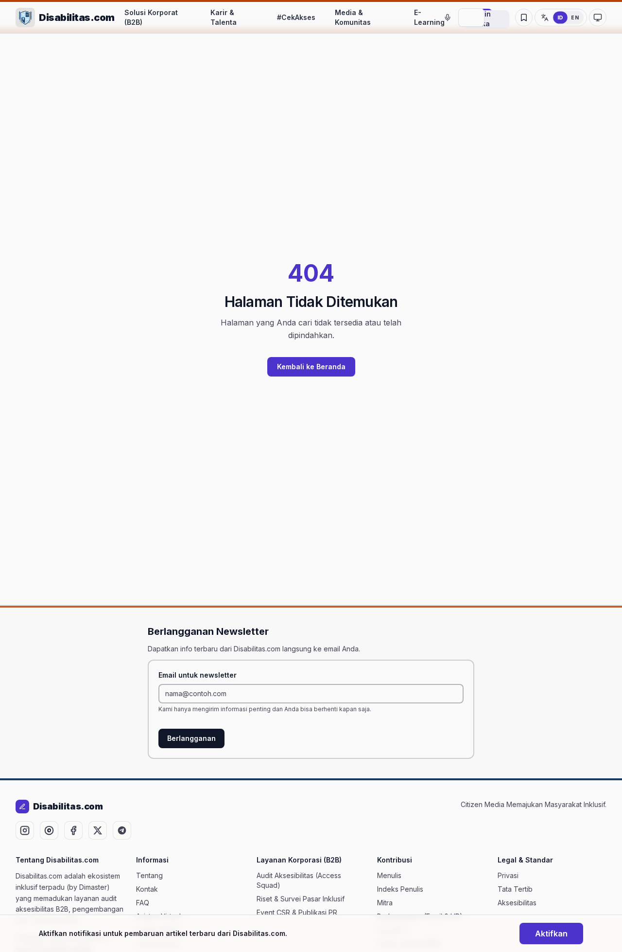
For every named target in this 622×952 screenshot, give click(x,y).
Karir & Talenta (223, 17)
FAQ (142, 902)
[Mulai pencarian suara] (447, 17)
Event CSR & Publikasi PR (297, 912)
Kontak (147, 889)
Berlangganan (191, 738)
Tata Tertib (515, 889)
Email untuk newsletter (197, 675)
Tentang (149, 875)
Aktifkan (551, 933)
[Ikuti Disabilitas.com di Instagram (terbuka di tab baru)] (25, 830)
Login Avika (481, 19)
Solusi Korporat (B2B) (151, 17)
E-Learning (429, 17)
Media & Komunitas (353, 17)
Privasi (508, 875)
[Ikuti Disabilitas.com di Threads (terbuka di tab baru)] (49, 830)
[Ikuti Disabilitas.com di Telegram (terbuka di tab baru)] (122, 830)
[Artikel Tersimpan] (524, 17)
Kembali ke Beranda (311, 366)
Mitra (385, 902)
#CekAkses (296, 17)
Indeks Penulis (400, 889)
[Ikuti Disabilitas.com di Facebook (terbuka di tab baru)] (73, 830)
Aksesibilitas (517, 902)
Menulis (389, 875)
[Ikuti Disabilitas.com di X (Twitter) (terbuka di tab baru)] (97, 830)
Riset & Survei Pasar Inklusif (301, 899)
